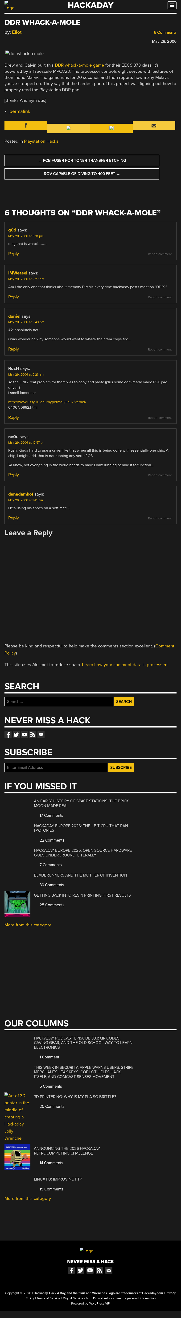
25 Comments (51, 905)
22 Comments (51, 840)
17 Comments (51, 815)
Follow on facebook (8, 734)
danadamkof (20, 494)
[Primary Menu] (172, 5)
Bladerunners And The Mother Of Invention (80, 875)
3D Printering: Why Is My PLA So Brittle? (75, 1096)
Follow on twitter (16, 734)
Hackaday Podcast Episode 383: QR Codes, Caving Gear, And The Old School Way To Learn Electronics (83, 1043)
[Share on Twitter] (13, 40)
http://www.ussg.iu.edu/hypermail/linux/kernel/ (47, 402)
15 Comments (51, 1189)
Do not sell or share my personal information (124, 1298)
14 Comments (51, 1162)
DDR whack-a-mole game (79, 65)
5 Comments (50, 1086)
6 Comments (165, 32)
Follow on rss (32, 734)
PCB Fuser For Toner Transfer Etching (82, 160)
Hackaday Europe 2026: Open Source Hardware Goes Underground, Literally (83, 853)
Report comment (160, 254)
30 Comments (51, 884)
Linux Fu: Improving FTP (58, 1179)
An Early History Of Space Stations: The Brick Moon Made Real (81, 803)
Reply (13, 253)
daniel (14, 316)
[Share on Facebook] (6, 40)
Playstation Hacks (41, 141)
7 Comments (50, 864)
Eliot (17, 32)
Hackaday (90, 5)
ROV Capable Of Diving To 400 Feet (82, 173)
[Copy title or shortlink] (34, 41)
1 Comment (49, 1057)
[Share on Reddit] (27, 40)
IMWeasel (17, 273)
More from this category (27, 925)
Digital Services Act (76, 1298)
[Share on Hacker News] (20, 40)
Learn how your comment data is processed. (125, 664)
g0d (12, 230)
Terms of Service (48, 1298)
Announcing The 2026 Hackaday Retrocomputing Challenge (67, 1151)
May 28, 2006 (164, 41)
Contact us (41, 734)
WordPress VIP (99, 1303)
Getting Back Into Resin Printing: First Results (82, 895)
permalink (19, 111)
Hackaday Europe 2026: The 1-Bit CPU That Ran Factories (81, 828)
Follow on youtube (24, 734)
